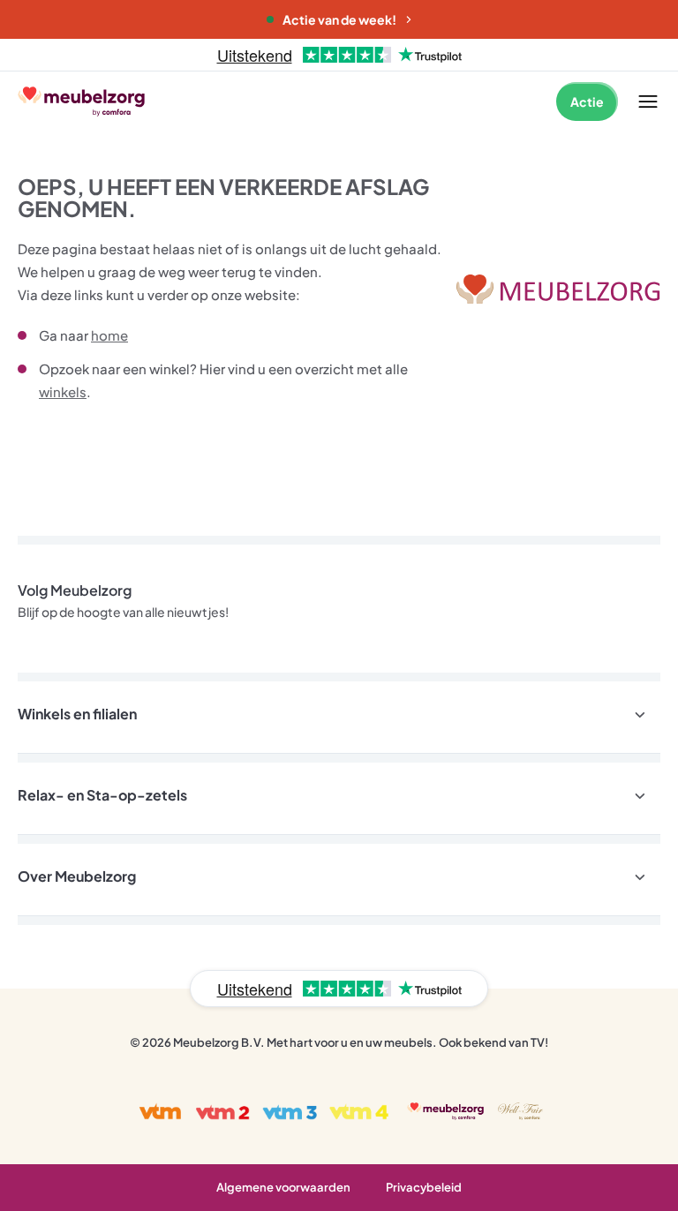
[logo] (81, 101)
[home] (558, 290)
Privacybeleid (424, 1187)
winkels (63, 391)
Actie (587, 101)
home (109, 335)
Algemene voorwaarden (283, 1187)
